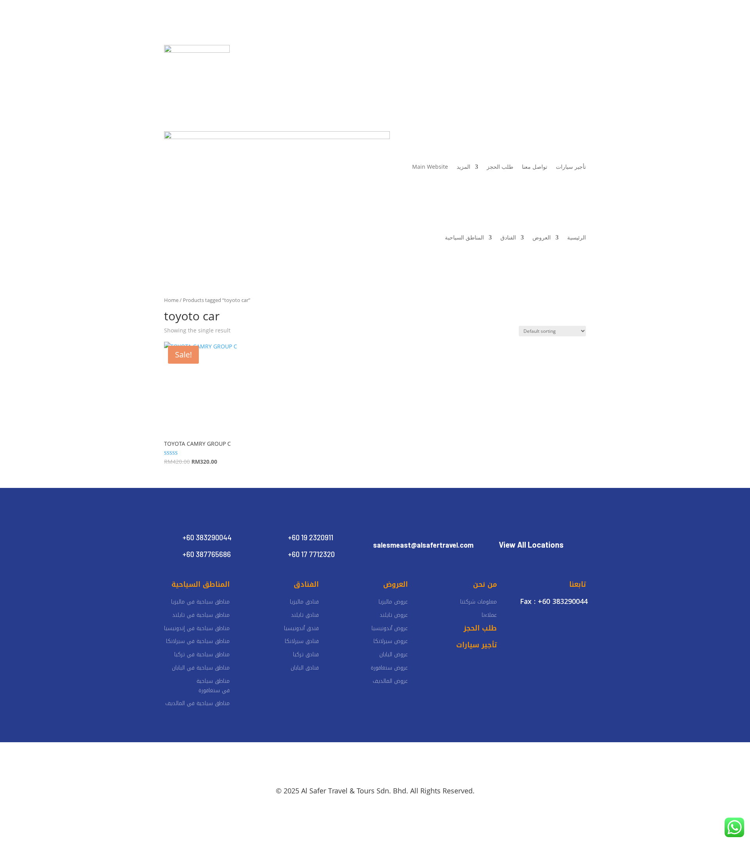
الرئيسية (487, 51)
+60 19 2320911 (310, 537)
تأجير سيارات (332, 51)
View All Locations (531, 544)
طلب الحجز (500, 166)
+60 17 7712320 (311, 554)
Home (171, 300)
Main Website (430, 166)
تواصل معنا (296, 51)
